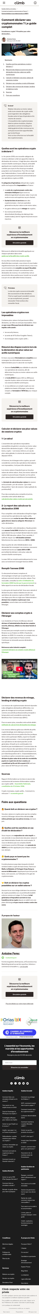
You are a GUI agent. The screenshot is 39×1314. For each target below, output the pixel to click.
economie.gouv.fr (17, 793)
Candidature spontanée (28, 1256)
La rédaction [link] (25, 1275)
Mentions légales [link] (7, 1244)
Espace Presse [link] (25, 1267)
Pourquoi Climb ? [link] (26, 1244)
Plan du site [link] (6, 1258)
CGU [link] (3, 1248)
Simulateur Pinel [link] (7, 1282)
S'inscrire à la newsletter (19, 1067)
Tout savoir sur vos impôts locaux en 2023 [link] (9, 1106)
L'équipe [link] (23, 1248)
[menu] (4, 2)
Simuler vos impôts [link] (8, 1278)
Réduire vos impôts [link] (8, 1274)
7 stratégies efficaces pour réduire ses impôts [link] (9, 1119)
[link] (19, 2)
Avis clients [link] (24, 1283)
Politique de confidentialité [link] (6, 1253)
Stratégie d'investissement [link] (26, 1262)
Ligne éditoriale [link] (26, 1279)
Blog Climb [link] (24, 1271)
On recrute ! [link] (24, 1252)
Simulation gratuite (19, 243)
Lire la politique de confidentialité (11, 1305)
